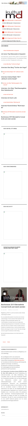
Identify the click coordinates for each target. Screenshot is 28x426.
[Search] (25, 7)
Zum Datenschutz (5, 409)
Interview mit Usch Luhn (9, 98)
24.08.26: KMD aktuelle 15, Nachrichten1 (11, 35)
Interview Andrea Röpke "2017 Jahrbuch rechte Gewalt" (11, 78)
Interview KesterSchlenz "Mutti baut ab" (13, 107)
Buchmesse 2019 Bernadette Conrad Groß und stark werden (13, 118)
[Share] (21, 7)
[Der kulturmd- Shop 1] (14, 3)
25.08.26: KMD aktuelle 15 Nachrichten (11, 29)
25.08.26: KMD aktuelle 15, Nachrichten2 (11, 23)
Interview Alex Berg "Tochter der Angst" (14, 67)
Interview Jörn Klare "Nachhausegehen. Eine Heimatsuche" (14, 89)
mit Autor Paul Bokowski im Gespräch (13, 54)
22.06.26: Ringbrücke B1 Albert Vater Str (11, 41)
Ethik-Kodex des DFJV (19, 360)
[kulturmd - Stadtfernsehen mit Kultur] (14, 14)
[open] (3, 7)
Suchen (3, 413)
